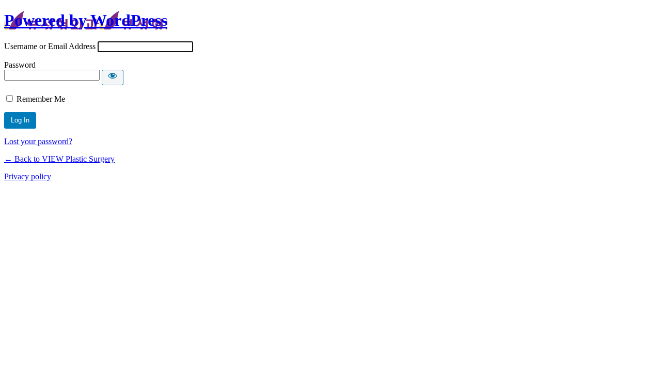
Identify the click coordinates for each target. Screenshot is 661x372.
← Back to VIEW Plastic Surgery (59, 158)
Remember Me (41, 99)
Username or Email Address (50, 46)
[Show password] (112, 77)
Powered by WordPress (85, 20)
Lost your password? (38, 141)
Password (20, 64)
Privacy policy (27, 176)
